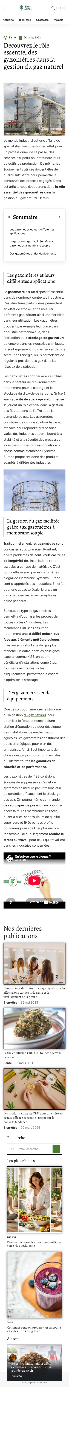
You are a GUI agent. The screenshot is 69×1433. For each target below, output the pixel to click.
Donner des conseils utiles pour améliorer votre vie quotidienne (34, 1244)
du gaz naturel (35, 715)
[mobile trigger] (7, 8)
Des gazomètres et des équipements (33, 253)
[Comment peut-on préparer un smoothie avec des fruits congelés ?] (34, 1285)
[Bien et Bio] (25, 8)
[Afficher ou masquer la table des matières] (49, 217)
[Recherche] (53, 8)
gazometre (16, 292)
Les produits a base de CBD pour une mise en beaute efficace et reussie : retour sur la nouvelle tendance (33, 1117)
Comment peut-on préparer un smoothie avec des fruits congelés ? (34, 1329)
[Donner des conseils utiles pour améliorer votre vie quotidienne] (34, 1200)
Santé (8, 1063)
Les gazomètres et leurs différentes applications (32, 231)
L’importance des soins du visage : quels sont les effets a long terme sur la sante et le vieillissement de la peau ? (34, 992)
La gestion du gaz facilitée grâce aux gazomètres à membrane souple (33, 243)
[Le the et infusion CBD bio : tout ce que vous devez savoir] (34, 1028)
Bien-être (10, 1002)
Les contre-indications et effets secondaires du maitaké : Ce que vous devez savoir (31, 1367)
